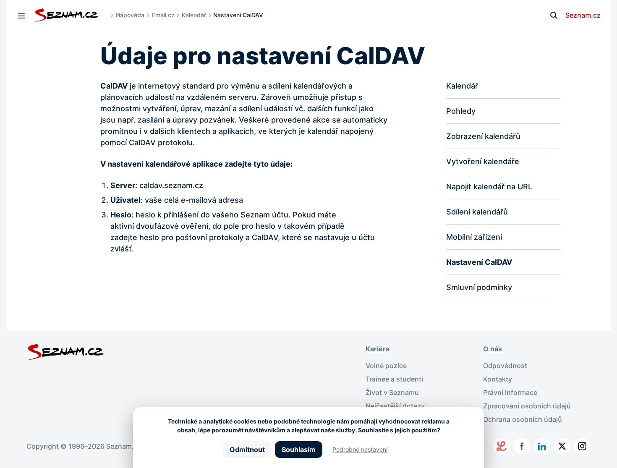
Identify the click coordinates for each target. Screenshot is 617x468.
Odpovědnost (505, 365)
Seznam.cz (583, 15)
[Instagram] (582, 446)
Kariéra (378, 349)
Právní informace (510, 392)
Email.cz (163, 14)
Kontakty (497, 379)
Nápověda (130, 14)
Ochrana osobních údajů (522, 419)
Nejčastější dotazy (395, 406)
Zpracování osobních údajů (527, 406)
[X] (562, 446)
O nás (492, 349)
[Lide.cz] (501, 446)
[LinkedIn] (541, 446)
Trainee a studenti (394, 379)
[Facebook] (521, 446)
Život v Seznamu (392, 392)
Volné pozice (386, 365)
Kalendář (194, 14)
